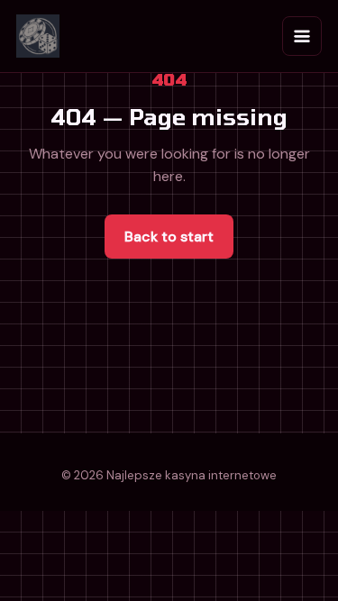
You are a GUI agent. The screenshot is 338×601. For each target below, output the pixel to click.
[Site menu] (302, 36)
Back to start (169, 236)
